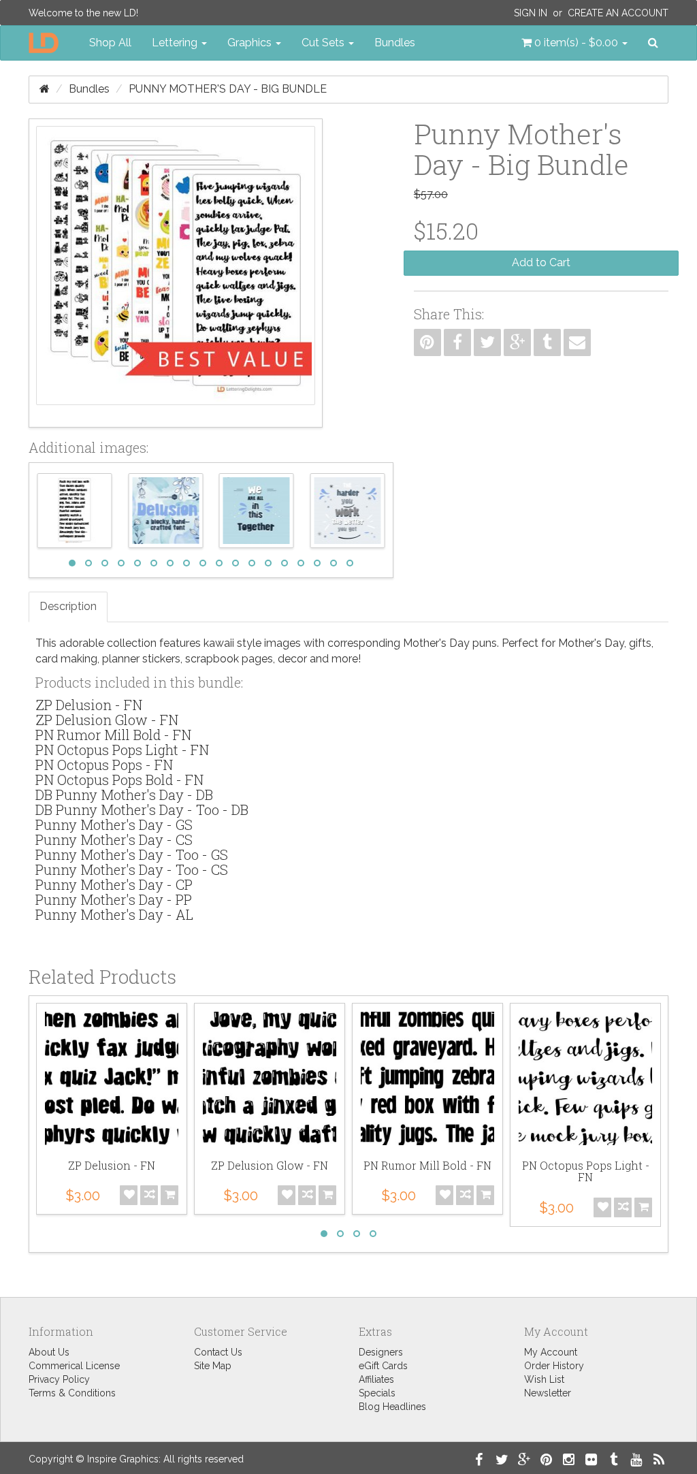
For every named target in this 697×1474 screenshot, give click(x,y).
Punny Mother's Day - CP (114, 884)
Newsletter (547, 1393)
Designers (381, 1352)
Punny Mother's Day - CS (114, 839)
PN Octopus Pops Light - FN (122, 749)
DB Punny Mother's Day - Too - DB (141, 809)
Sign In (530, 12)
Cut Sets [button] (324, 42)
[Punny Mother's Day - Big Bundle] (176, 273)
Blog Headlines (392, 1406)
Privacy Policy (59, 1379)
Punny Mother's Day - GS (114, 824)
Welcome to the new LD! (83, 12)
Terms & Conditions (72, 1393)
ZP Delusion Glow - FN (106, 719)
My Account (550, 1352)
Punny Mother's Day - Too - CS (131, 869)
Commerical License (74, 1365)
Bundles (394, 42)
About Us (49, 1352)
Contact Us (218, 1352)
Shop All (110, 42)
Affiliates (376, 1379)
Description (68, 606)
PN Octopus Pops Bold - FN (119, 779)
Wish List (544, 1379)
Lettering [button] (176, 42)
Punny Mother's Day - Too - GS (131, 854)
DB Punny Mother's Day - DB (124, 794)
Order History (554, 1365)
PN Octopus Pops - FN (104, 764)
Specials (377, 1393)
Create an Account (618, 12)
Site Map (212, 1365)
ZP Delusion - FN (88, 705)
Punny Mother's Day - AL (114, 914)
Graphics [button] (250, 42)
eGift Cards (383, 1365)
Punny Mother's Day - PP (113, 899)
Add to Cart (541, 262)
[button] (574, 43)
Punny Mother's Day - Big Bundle (228, 88)
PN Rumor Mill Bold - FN (113, 734)
